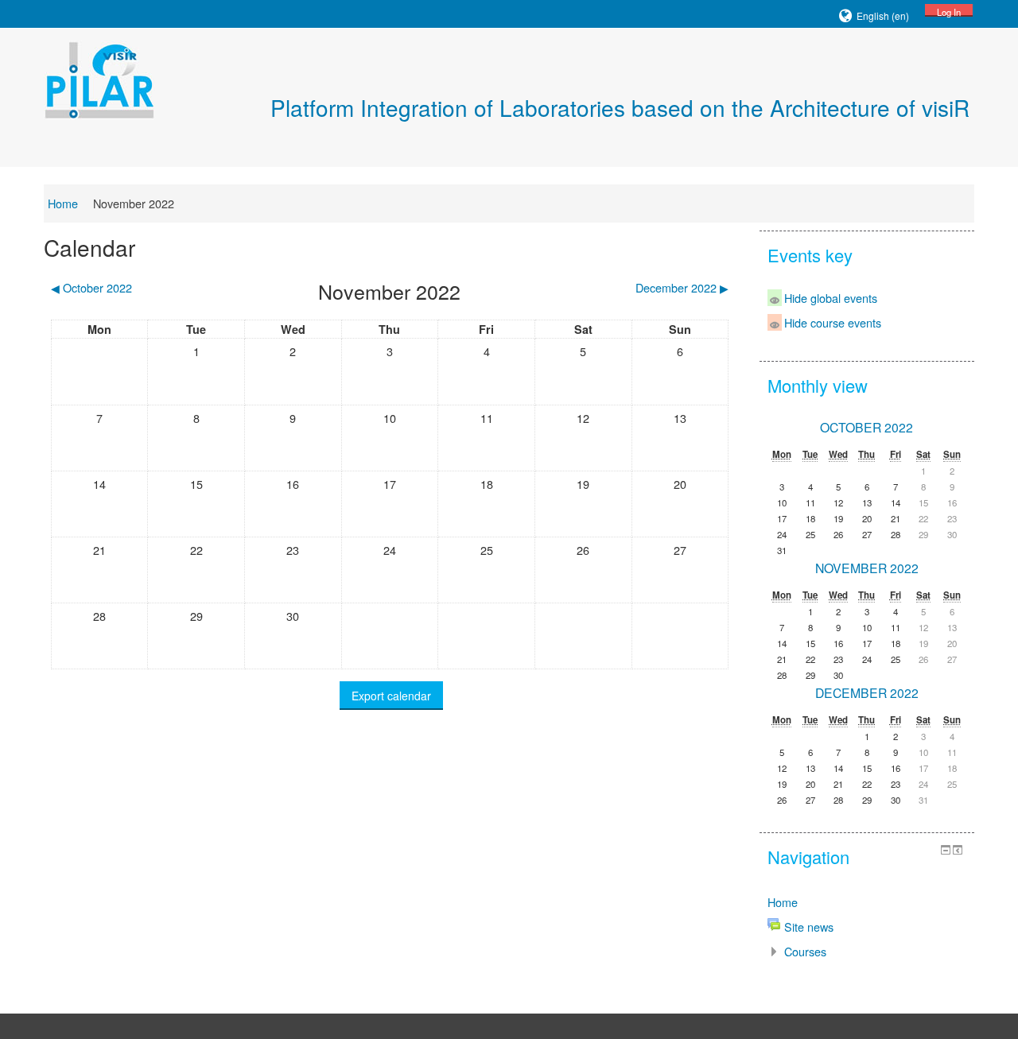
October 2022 (866, 427)
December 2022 (867, 693)
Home (63, 203)
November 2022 (133, 203)
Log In (949, 11)
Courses (805, 951)
